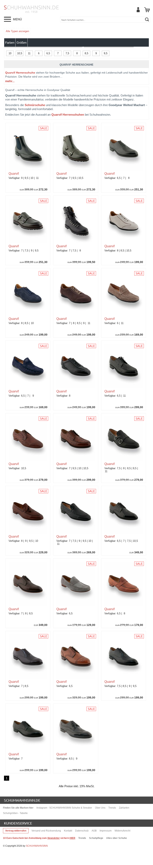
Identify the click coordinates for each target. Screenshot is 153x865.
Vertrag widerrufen (15, 830)
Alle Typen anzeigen (17, 31)
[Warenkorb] (147, 9)
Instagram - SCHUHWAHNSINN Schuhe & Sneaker (64, 807)
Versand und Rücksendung (46, 830)
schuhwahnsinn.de (22, 800)
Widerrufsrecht (122, 830)
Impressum (106, 830)
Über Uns (100, 807)
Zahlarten (124, 807)
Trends (112, 807)
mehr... (10, 81)
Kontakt (68, 830)
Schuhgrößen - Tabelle (15, 813)
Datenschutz (82, 830)
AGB (94, 830)
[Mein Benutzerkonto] (138, 9)
